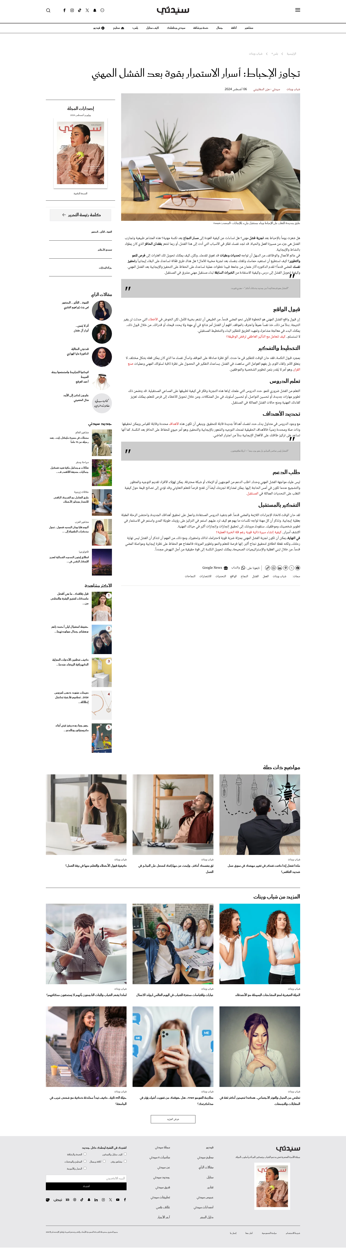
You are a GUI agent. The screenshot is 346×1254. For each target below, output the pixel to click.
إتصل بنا (233, 1233)
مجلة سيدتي (162, 1147)
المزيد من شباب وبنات (276, 896)
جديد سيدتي (100, 423)
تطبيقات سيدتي (160, 1197)
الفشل (255, 576)
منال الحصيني (81, 400)
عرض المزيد (173, 1119)
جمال (219, 28)
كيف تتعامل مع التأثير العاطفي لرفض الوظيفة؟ (256, 337)
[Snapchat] (95, 10)
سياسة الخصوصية (269, 1233)
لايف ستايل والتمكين (112, 1154)
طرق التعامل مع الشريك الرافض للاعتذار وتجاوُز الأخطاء (71, 499)
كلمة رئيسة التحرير (84, 215)
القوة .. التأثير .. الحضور (101, 232)
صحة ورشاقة (200, 28)
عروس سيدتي (205, 1197)
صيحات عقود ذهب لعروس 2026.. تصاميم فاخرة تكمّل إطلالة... (71, 697)
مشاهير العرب (82, 522)
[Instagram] (72, 10)
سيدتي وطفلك (176, 28)
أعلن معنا (249, 1233)
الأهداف (174, 424)
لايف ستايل (152, 28)
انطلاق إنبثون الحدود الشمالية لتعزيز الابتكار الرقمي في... (69, 559)
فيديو (96, 28)
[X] (87, 10)
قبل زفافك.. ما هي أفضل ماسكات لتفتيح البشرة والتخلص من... (70, 598)
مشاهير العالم (82, 432)
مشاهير (249, 28)
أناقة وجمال (95, 1162)
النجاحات (190, 576)
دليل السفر (206, 1217)
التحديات (220, 576)
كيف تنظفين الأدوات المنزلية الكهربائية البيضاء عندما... (70, 662)
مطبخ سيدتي (205, 1157)
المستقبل (253, 494)
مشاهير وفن (116, 1162)
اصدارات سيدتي (203, 1207)
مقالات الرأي (101, 294)
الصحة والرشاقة (74, 1154)
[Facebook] (64, 10)
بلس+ (135, 28)
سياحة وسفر (82, 462)
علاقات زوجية (81, 492)
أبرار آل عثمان (81, 330)
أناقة (234, 28)
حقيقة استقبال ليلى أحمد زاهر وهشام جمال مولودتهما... (70, 629)
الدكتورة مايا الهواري (78, 354)
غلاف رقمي (163, 1207)
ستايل (210, 1177)
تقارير (210, 1187)
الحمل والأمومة (74, 1169)
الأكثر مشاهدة (98, 586)
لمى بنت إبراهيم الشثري (76, 307)
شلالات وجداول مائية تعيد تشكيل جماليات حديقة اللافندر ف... (69, 470)
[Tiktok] (79, 10)
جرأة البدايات (105, 268)
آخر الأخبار (164, 1217)
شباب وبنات (293, 89)
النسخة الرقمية (80, 193)
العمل (266, 576)
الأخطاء (153, 320)
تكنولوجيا (84, 552)
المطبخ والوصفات (73, 1162)
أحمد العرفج (82, 381)
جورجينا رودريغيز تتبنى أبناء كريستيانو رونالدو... (72, 728)
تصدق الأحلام (105, 250)
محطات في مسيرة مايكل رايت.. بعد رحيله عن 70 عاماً (69, 440)
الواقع (233, 576)
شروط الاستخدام (293, 1233)
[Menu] (297, 10)
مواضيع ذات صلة (281, 767)
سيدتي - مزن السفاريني (266, 89)
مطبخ (116, 28)
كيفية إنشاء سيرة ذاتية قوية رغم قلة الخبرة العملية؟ (248, 532)
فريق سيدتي (162, 1187)
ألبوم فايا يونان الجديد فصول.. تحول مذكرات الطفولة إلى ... (69, 529)
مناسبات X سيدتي (159, 1157)
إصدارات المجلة (80, 108)
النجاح (244, 576)
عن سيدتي (163, 1167)
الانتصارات (205, 576)
